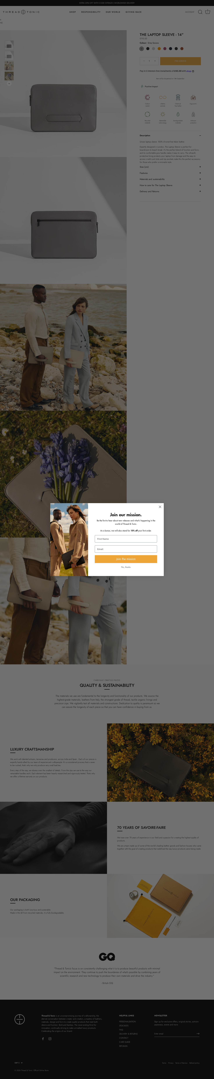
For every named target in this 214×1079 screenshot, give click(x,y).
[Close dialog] (160, 506)
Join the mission (126, 559)
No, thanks (126, 567)
